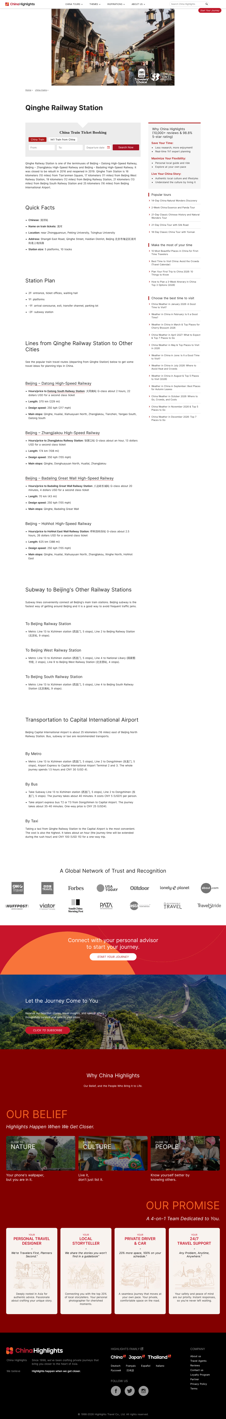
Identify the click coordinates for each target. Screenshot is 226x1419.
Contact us (196, 1370)
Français (131, 1365)
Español (145, 1365)
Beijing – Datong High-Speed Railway (58, 383)
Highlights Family (126, 1349)
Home (28, 90)
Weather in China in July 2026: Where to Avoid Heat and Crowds (173, 367)
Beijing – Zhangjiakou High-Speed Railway (62, 433)
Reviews (195, 1365)
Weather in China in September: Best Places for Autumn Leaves (175, 388)
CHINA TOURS (72, 4)
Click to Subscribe (47, 1030)
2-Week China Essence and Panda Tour (173, 207)
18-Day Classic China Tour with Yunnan (173, 232)
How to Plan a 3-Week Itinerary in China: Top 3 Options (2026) (173, 283)
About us (195, 1356)
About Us (137, 4)
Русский (116, 1370)
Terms (193, 1388)
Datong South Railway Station (65, 391)
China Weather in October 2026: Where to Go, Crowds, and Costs (174, 398)
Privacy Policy (198, 1383)
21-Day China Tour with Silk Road (169, 224)
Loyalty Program (200, 1374)
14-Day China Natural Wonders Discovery (174, 200)
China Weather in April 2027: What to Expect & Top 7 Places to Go (175, 336)
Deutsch (115, 1365)
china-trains (41, 90)
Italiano (160, 1365)
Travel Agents (198, 1360)
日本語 (130, 1370)
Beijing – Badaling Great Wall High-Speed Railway (69, 478)
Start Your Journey (209, 10)
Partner (194, 1379)
